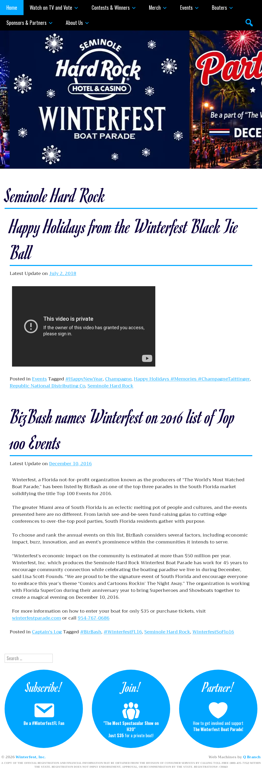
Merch (155, 7)
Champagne (118, 379)
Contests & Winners (111, 7)
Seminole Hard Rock (110, 386)
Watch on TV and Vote (51, 7)
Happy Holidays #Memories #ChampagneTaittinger (192, 379)
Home (11, 7)
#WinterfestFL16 (123, 632)
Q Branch (252, 757)
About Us (74, 22)
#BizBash (90, 632)
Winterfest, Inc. (31, 757)
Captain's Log (47, 632)
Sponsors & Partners (26, 22)
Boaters (219, 7)
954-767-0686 (94, 618)
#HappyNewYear (84, 379)
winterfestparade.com (36, 618)
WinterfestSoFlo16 (213, 632)
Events (186, 7)
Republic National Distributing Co (47, 386)
